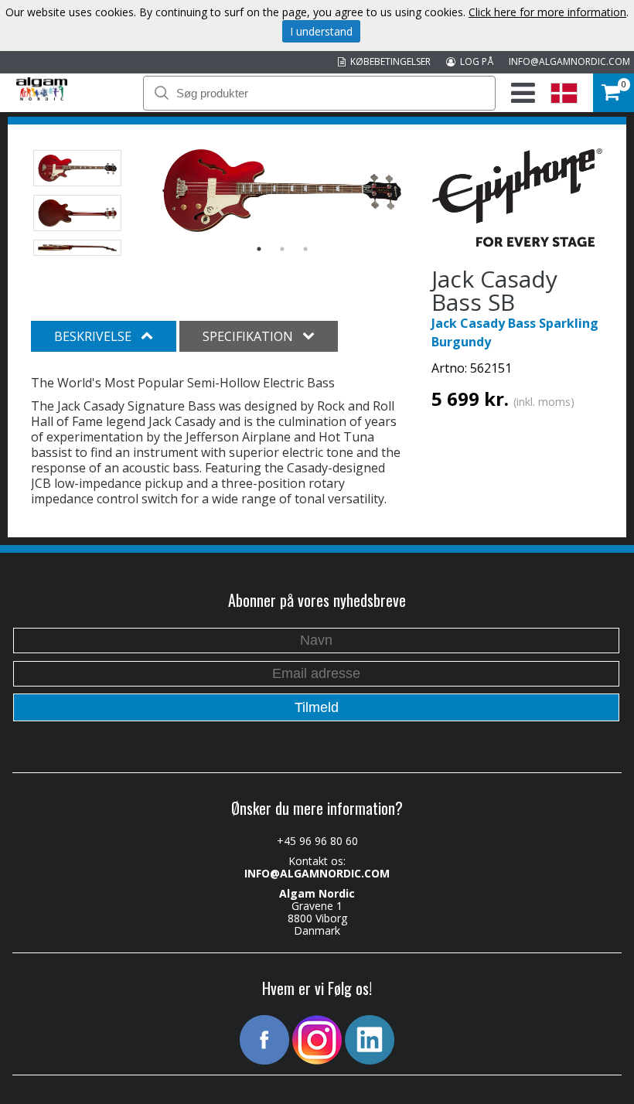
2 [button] (282, 249)
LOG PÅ (474, 61)
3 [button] (305, 249)
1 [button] (259, 249)
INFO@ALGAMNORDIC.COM (569, 61)
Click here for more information (547, 12)
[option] (282, 190)
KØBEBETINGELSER (388, 61)
